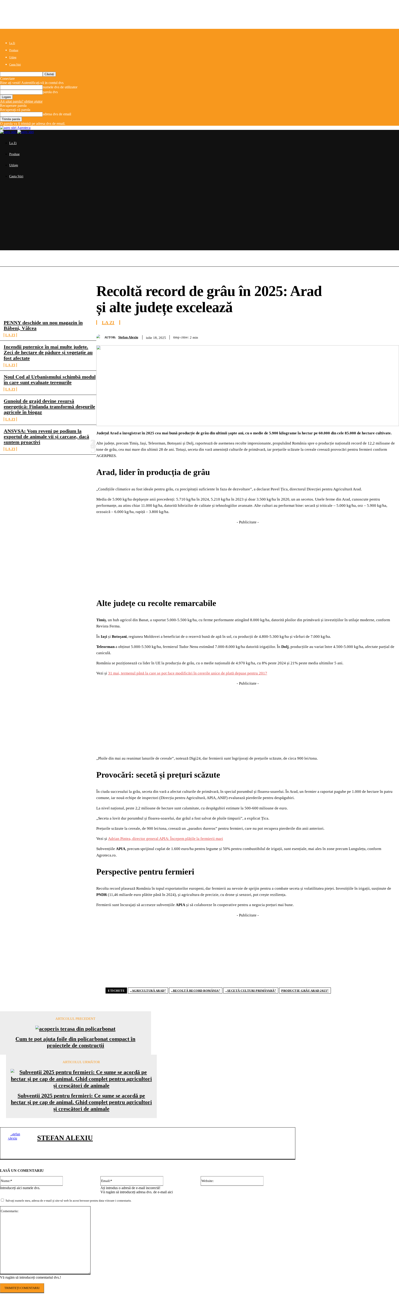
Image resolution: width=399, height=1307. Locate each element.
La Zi (12, 43)
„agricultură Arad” (148, 990)
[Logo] (8, 132)
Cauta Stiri (15, 64)
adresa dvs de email (57, 114)
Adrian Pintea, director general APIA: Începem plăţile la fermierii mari (165, 838)
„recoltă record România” (195, 990)
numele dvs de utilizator (60, 87)
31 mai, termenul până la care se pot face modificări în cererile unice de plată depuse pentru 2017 (187, 673)
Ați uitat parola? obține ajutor (21, 101)
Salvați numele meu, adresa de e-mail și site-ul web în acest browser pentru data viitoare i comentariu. (69, 1200)
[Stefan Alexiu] (100, 337)
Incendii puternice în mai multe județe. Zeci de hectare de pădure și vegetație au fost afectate (48, 352)
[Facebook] (307, 336)
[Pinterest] (341, 336)
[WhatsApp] (357, 336)
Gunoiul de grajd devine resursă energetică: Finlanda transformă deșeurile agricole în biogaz (49, 406)
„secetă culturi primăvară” (250, 990)
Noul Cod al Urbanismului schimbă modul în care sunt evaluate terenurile (50, 379)
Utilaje (12, 57)
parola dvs (50, 92)
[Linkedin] (374, 336)
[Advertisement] (199, 218)
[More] (391, 336)
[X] (324, 336)
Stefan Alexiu (128, 337)
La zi (10, 335)
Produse (13, 50)
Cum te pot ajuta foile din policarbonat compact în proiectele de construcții (75, 1042)
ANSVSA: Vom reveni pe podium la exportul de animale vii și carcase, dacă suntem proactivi (46, 436)
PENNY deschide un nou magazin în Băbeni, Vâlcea (43, 325)
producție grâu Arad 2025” (305, 990)
